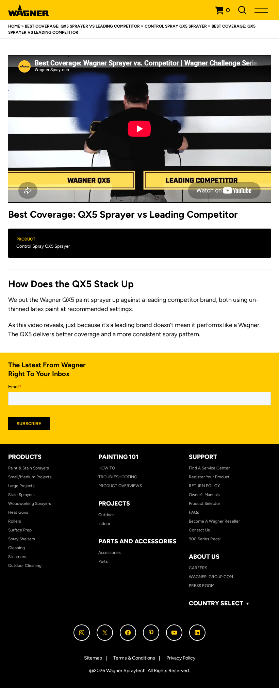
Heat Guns (18, 512)
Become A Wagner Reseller (214, 521)
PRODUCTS (25, 457)
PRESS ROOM (201, 585)
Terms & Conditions (134, 658)
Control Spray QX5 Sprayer (176, 26)
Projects (114, 503)
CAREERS (198, 568)
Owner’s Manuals (204, 494)
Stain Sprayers (21, 494)
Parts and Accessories (137, 541)
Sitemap (93, 658)
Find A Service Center (209, 468)
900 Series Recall (205, 539)
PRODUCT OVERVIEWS (120, 485)
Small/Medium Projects (30, 477)
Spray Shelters (21, 539)
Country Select (216, 603)
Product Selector (204, 503)
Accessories (109, 552)
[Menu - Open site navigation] (261, 10)
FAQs (194, 512)
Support (203, 457)
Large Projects (21, 485)
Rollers (14, 521)
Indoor (104, 523)
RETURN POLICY (204, 485)
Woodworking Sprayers (29, 503)
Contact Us (199, 530)
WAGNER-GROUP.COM (211, 576)
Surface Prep (20, 530)
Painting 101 (118, 457)
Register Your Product (209, 477)
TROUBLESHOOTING (117, 477)
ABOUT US (204, 556)
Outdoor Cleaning (25, 565)
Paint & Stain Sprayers (28, 468)
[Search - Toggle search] (242, 10)
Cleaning (16, 547)
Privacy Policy (180, 658)
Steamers (17, 556)
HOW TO (106, 468)
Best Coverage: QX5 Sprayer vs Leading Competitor (82, 26)
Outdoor (106, 514)
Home (14, 26)
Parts (103, 561)
